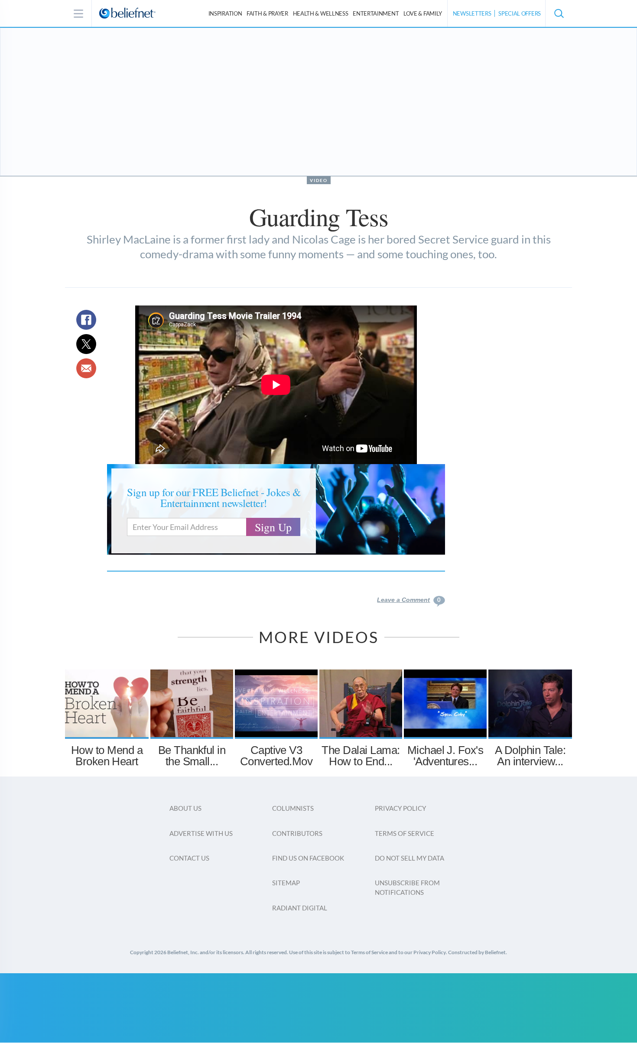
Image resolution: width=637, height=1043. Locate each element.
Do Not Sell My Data (409, 858)
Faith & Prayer (267, 13)
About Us (185, 808)
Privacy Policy (400, 808)
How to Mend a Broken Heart (107, 756)
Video (319, 180)
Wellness (320, 13)
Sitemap (286, 883)
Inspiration (225, 13)
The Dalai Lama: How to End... (361, 756)
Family (422, 13)
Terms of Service (404, 833)
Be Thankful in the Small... (192, 756)
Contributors (297, 833)
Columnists (293, 808)
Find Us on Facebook (308, 858)
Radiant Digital (299, 908)
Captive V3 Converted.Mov (276, 756)
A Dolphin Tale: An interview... (530, 756)
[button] (558, 13)
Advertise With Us (201, 833)
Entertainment (376, 13)
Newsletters (472, 13)
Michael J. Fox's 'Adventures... (445, 756)
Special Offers (519, 13)
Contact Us (189, 858)
